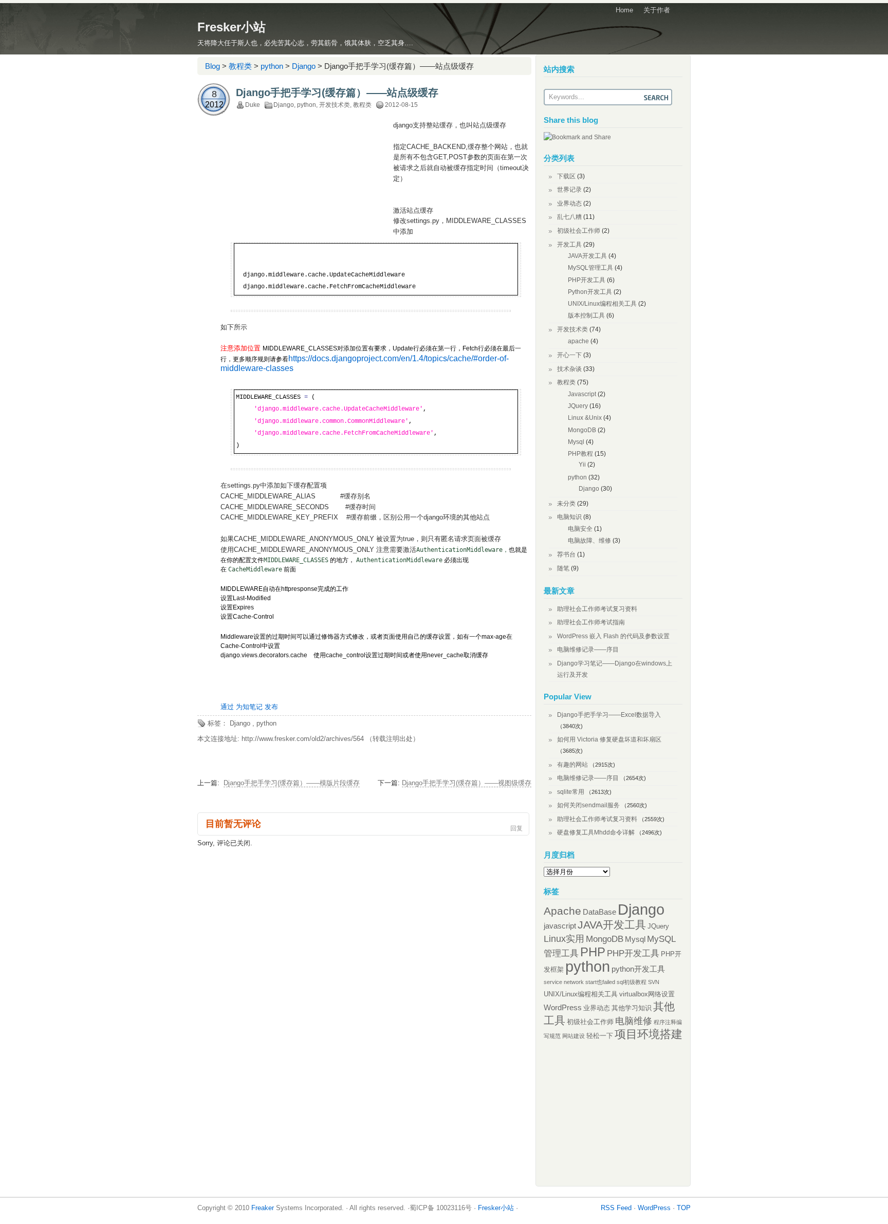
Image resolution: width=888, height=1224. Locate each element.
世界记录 (569, 189)
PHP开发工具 (586, 280)
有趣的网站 (572, 764)
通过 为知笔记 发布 (249, 707)
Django (304, 66)
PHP (592, 952)
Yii (582, 464)
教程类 (240, 66)
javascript (560, 925)
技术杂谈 (569, 369)
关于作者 (656, 10)
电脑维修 (633, 1021)
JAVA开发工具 (587, 255)
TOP (684, 1208)
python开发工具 (638, 969)
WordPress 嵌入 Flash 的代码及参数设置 (613, 636)
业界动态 (569, 203)
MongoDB (582, 430)
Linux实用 (564, 939)
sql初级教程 (631, 982)
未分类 (566, 503)
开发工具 (569, 244)
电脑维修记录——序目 (588, 649)
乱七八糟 (569, 216)
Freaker (262, 1208)
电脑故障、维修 (589, 540)
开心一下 (569, 355)
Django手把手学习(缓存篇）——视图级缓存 (466, 783)
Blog (212, 66)
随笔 (563, 568)
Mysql (576, 442)
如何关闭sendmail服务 (588, 805)
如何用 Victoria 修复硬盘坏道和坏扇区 (609, 739)
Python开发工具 (590, 291)
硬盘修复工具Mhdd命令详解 (596, 832)
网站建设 (573, 1036)
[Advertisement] (306, 197)
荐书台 (566, 554)
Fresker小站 (231, 27)
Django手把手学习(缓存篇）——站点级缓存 (337, 92)
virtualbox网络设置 (647, 994)
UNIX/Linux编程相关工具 (602, 303)
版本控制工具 (586, 315)
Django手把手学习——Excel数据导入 (609, 714)
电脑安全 (580, 528)
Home (624, 10)
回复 (516, 828)
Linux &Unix (585, 417)
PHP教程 (580, 453)
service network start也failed (579, 982)
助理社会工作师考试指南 (591, 622)
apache (578, 341)
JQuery (578, 406)
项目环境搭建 (648, 1034)
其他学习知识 (632, 1008)
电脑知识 (569, 517)
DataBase (599, 911)
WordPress (563, 1007)
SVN (653, 982)
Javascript (582, 394)
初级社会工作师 (578, 230)
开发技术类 (334, 104)
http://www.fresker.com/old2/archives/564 (303, 739)
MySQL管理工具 (590, 267)
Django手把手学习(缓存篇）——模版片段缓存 (292, 783)
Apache (562, 911)
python (272, 66)
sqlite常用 (570, 791)
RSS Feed (616, 1208)
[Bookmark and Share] (577, 137)
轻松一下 (599, 1036)
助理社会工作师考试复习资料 (597, 609)
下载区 (566, 176)
